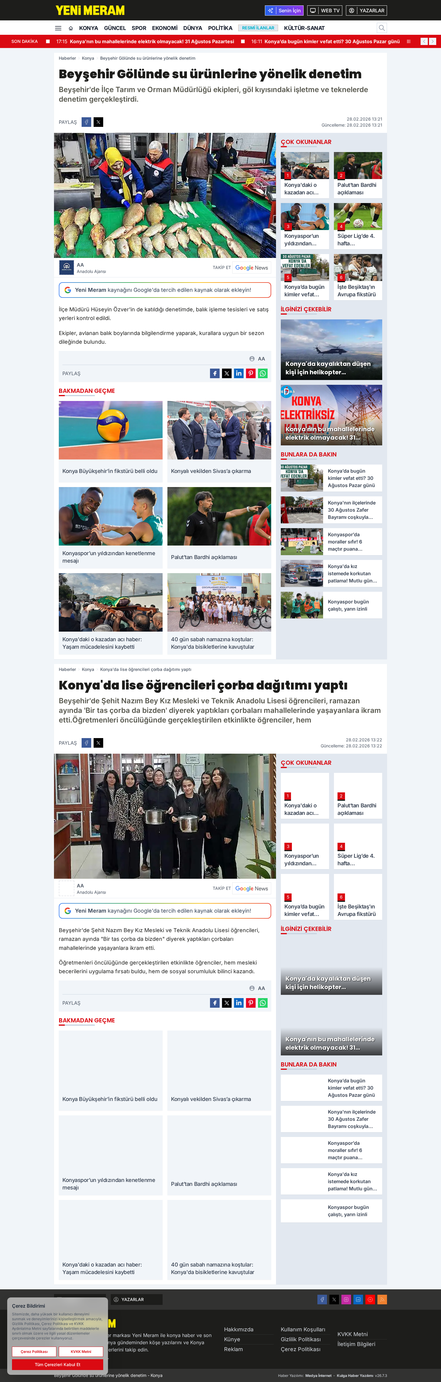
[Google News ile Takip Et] (251, 268)
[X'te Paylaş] (98, 122)
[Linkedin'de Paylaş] (239, 373)
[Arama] (382, 28)
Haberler (67, 58)
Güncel (115, 28)
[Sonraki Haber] (432, 41)
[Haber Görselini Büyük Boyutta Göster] (165, 195)
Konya (88, 28)
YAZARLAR (133, 1299)
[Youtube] (370, 1299)
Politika (220, 28)
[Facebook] (322, 1299)
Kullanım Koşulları (303, 1329)
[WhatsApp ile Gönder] (263, 373)
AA (91, 268)
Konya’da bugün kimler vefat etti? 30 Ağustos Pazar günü (316, 41)
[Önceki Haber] (424, 41)
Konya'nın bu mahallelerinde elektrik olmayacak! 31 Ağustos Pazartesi (135, 41)
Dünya (192, 28)
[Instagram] (346, 1299)
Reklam (233, 1349)
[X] (334, 1299)
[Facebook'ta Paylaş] (86, 122)
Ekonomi (164, 28)
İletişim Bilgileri (356, 1344)
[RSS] (382, 1299)
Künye (232, 1339)
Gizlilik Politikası (301, 1339)
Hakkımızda (239, 1329)
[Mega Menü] (58, 27)
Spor (139, 28)
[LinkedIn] (358, 1299)
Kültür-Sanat (304, 28)
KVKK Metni (353, 1334)
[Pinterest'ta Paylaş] (251, 373)
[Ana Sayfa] (70, 28)
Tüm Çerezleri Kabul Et (57, 1364)
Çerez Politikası (300, 1349)
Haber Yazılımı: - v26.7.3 (332, 1375)
